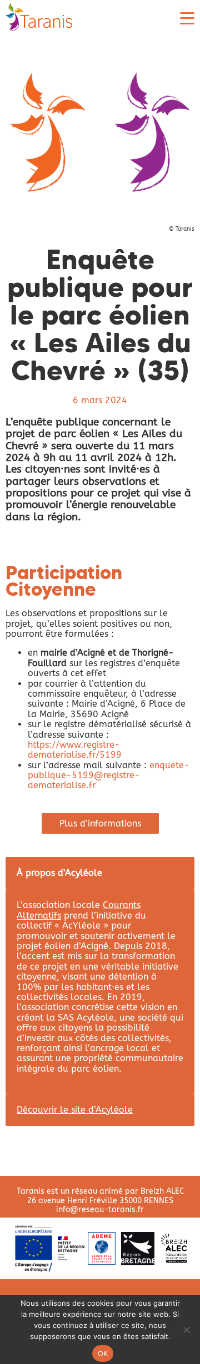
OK (103, 1353)
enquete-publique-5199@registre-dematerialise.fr (108, 775)
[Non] (186, 1329)
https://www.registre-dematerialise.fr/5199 (75, 749)
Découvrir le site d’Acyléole (75, 1109)
